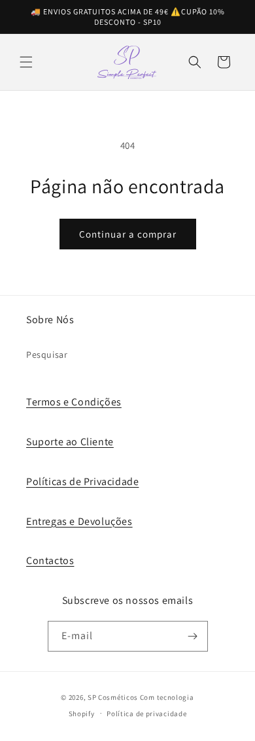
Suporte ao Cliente (70, 442)
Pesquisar (46, 354)
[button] (26, 62)
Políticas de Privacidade (82, 481)
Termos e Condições (74, 402)
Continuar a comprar (128, 234)
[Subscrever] (192, 636)
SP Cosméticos (113, 697)
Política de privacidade (146, 713)
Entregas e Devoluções (79, 521)
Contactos (50, 560)
